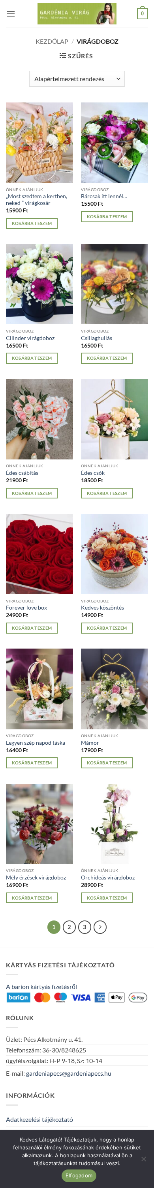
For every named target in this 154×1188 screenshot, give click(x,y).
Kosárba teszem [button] (32, 223)
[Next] (100, 927)
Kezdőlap (52, 41)
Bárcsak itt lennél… (104, 196)
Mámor (90, 743)
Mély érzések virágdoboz (36, 877)
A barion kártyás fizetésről (41, 986)
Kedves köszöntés (102, 607)
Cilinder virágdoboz (30, 338)
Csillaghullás (96, 338)
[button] (10, 13)
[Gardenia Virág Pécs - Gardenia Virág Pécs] (77, 14)
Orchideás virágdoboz (108, 877)
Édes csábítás (22, 473)
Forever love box (26, 607)
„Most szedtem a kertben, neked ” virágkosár (36, 199)
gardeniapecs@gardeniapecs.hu (68, 1073)
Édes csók (93, 473)
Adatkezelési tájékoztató (39, 1119)
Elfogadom (79, 1175)
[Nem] (143, 1161)
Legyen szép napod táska (35, 743)
